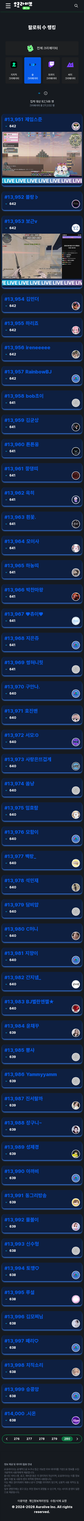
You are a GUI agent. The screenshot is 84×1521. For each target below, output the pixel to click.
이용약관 (22, 1501)
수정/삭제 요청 (58, 1501)
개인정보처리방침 (39, 1501)
